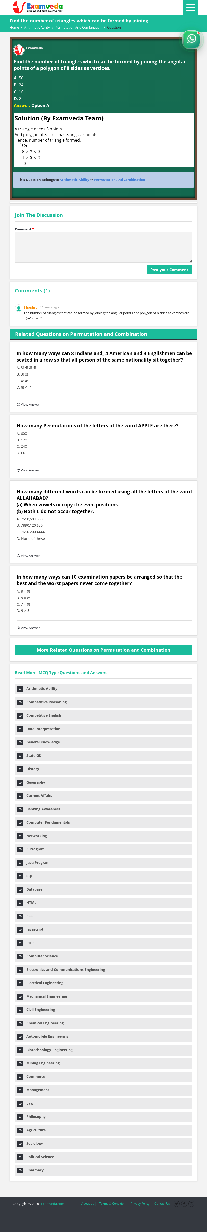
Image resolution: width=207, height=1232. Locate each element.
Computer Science (40, 956)
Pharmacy (33, 1170)
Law (28, 1103)
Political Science (38, 1156)
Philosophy (34, 1116)
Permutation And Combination (119, 179)
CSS (28, 916)
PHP (28, 942)
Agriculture (34, 1130)
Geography (34, 782)
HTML (29, 902)
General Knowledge (41, 742)
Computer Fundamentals (46, 822)
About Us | (89, 1203)
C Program (34, 849)
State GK (32, 755)
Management (36, 1089)
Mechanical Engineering (45, 996)
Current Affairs (37, 795)
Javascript (33, 929)
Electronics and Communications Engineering (64, 969)
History (31, 768)
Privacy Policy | (141, 1203)
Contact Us (162, 1203)
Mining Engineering (41, 1063)
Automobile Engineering (45, 1036)
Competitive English (42, 715)
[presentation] (27, 154)
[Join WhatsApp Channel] (191, 39)
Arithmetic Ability (74, 179)
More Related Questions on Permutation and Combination (103, 650)
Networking (35, 835)
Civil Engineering (39, 1009)
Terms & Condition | (113, 1203)
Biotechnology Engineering (48, 1049)
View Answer (30, 404)
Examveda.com (52, 1203)
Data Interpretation (41, 728)
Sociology (33, 1143)
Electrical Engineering (43, 982)
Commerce (34, 1076)
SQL (28, 875)
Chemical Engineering (43, 1023)
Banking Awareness (41, 809)
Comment (24, 229)
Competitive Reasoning (45, 702)
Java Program (36, 862)
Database (32, 889)
